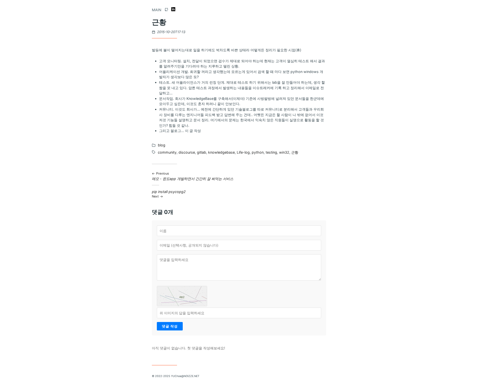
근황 (294, 152)
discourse (187, 152)
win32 (284, 152)
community (167, 152)
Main (156, 10)
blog (161, 145)
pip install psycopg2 (169, 193)
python (258, 152)
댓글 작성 (170, 326)
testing (271, 152)
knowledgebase (221, 152)
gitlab (201, 152)
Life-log (243, 152)
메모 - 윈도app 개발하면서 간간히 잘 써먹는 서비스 (192, 176)
